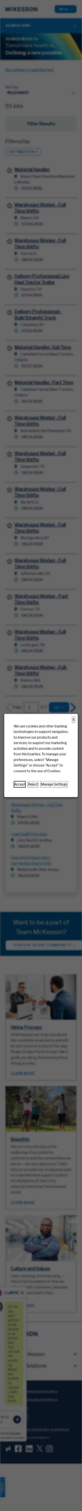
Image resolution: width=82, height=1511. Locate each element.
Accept (19, 784)
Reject (33, 784)
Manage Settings (54, 784)
